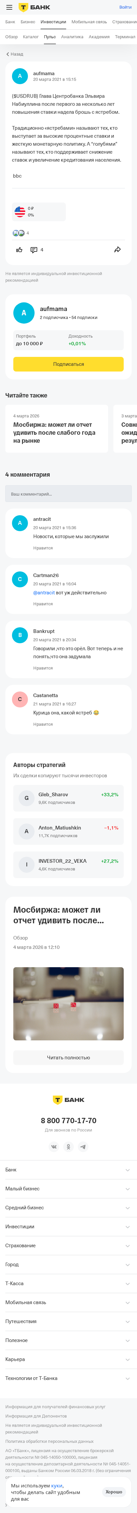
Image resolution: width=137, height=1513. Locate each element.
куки (57, 1485)
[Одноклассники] (68, 1146)
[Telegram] (83, 1146)
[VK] (54, 1146)
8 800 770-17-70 (68, 1121)
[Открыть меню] (9, 7)
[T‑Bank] (34, 7)
